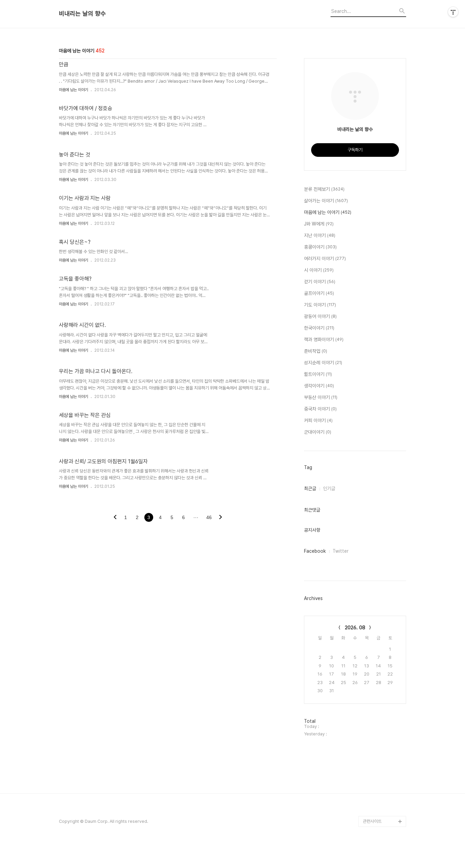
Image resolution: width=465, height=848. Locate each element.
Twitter (341, 551)
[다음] (221, 517)
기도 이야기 (320, 304)
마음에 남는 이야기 (73, 89)
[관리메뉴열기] (453, 12)
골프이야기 (319, 293)
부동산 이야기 (320, 397)
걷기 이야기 (319, 281)
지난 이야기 (319, 235)
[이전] (115, 517)
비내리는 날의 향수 (82, 13)
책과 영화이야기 (323, 339)
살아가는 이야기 (326, 200)
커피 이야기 (318, 420)
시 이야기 (319, 270)
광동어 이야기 (320, 316)
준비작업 (315, 351)
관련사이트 (372, 821)
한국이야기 (319, 328)
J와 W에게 (319, 224)
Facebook (315, 551)
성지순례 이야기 (323, 362)
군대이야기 (317, 432)
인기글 (329, 488)
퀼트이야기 (318, 374)
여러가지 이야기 (325, 258)
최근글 (310, 488)
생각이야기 (319, 385)
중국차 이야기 (320, 409)
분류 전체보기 (324, 189)
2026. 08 (355, 628)
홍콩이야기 (320, 247)
